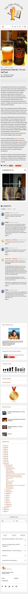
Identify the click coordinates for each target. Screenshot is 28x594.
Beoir (5, 103)
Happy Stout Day (9, 486)
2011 (5, 463)
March (7, 502)
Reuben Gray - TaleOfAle (11, 239)
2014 (5, 458)
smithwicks (7, 67)
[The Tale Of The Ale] (14, 23)
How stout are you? (10, 488)
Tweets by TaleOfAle (6, 382)
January (8, 506)
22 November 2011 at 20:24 (13, 222)
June (7, 497)
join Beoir (16, 262)
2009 (5, 509)
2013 (5, 460)
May (7, 499)
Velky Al (7, 212)
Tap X (7, 479)
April (7, 500)
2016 (5, 454)
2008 (5, 511)
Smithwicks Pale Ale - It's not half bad (13, 475)
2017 (5, 453)
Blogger (16, 517)
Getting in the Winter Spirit (10, 184)
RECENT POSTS (6, 407)
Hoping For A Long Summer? (11, 197)
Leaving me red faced (10, 468)
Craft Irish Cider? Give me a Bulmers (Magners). (15, 474)
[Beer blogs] (14, 402)
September (8, 491)
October (7, 490)
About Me (16, 578)
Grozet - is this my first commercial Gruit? (14, 476)
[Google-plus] (20, 26)
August (7, 493)
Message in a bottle (10, 481)
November (8, 466)
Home (2, 67)
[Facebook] (22, 26)
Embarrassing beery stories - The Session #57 (15, 485)
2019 (5, 449)
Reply (6, 218)
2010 (5, 507)
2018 (5, 451)
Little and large (9, 482)
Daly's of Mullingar (9, 471)
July (7, 495)
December (8, 465)
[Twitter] (12, 26)
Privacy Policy (5, 580)
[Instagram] (17, 26)
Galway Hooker (17, 138)
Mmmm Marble (9, 469)
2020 (5, 447)
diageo (11, 67)
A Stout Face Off (9, 478)
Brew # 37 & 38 (9, 484)
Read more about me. (7, 345)
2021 (5, 445)
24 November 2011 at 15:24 (22, 258)
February (8, 504)
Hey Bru (10, 433)
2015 (5, 456)
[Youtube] (15, 26)
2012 (5, 461)
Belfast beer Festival (10, 472)
